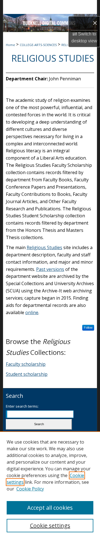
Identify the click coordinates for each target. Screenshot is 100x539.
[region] (50, 485)
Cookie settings (50, 525)
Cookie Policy (30, 489)
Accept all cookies (50, 507)
